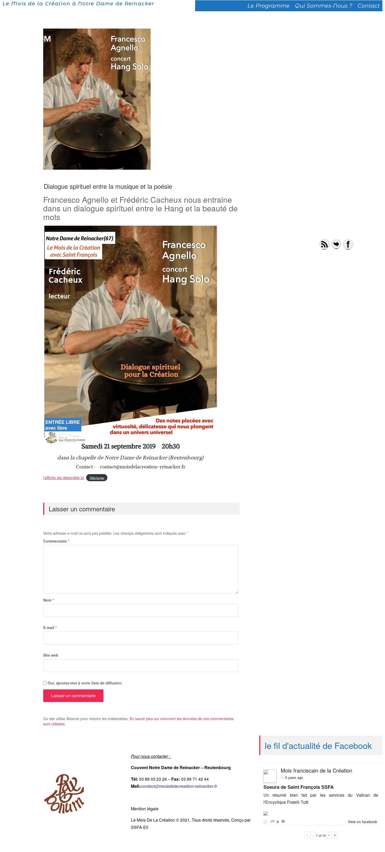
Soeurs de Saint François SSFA (298, 787)
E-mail (50, 627)
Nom (48, 600)
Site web (50, 655)
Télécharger (96, 478)
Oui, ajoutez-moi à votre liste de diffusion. (85, 682)
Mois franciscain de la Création (316, 770)
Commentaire (56, 541)
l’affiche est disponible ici (63, 477)
